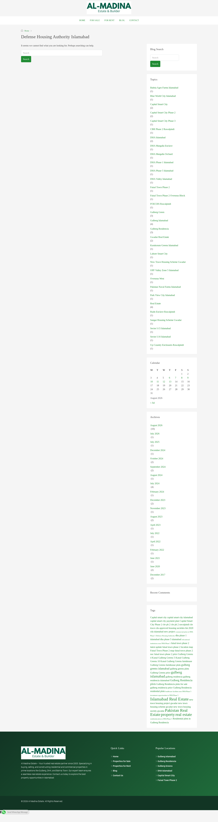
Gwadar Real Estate (159, 237)
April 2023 (155, 525)
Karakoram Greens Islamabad (164, 245)
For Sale (95, 20)
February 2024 (157, 491)
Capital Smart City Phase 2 (162, 112)
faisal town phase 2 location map (177, 647)
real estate (183, 714)
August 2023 (156, 516)
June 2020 (155, 566)
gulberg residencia (174, 676)
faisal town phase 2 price (165, 654)
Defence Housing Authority (165, 636)
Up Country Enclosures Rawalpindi (167, 345)
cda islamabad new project (162, 631)
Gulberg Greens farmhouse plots (165, 665)
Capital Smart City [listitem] (166, 775)
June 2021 (155, 558)
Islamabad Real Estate (169, 699)
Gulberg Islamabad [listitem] (167, 756)
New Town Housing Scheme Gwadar (168, 262)
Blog (122, 20)
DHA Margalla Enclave (161, 146)
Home (82, 20)
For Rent (109, 20)
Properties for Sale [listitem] (122, 761)
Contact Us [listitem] (118, 775)
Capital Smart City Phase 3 (162, 121)
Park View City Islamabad (162, 295)
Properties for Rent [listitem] (122, 766)
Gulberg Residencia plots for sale (171, 684)
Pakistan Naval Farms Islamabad (165, 287)
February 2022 (157, 550)
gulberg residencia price (161, 687)
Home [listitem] (115, 756)
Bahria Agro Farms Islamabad (164, 87)
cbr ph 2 (166, 624)
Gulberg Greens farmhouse (179, 661)
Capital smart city (158, 617)
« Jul (152, 403)
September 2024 (158, 467)
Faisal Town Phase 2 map (162, 650)
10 (151, 381)
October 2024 (156, 458)
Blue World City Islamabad (163, 96)
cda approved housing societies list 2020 (174, 628)
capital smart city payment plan (164, 621)
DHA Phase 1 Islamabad (161, 162)
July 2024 (154, 483)
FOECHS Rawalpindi (160, 204)
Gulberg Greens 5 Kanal (169, 657)
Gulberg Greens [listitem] (165, 766)
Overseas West (157, 278)
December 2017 (157, 574)
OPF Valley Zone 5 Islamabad (164, 270)
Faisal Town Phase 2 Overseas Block (167, 195)
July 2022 (154, 533)
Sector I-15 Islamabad (160, 328)
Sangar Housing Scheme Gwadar (166, 320)
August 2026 (156, 425)
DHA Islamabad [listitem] (165, 771)
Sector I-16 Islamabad (160, 336)
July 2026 (154, 433)
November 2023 (158, 508)
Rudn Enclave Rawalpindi (162, 312)
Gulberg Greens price (160, 672)
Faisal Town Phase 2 (160, 187)
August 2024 (156, 475)
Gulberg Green (157, 212)
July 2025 (154, 442)
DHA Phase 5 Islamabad (161, 170)
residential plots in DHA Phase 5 (161, 719)
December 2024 (157, 450)
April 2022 (155, 541)
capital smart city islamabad (180, 617)
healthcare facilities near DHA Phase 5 (178, 691)
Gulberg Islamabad (159, 220)
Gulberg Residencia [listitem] (167, 761)
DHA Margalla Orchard (161, 154)
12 (164, 381)
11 (158, 381)
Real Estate (155, 303)
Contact (134, 20)
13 (170, 381)
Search (26, 59)
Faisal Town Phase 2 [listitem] (167, 780)
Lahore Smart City (159, 253)
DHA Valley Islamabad (161, 179)
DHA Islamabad (158, 137)
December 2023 (157, 500)
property (168, 714)
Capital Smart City (159, 104)
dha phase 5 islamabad (170, 639)
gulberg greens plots (179, 668)
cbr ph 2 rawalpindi (180, 624)
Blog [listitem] (115, 771)
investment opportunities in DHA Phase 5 (164, 695)
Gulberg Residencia (159, 229)
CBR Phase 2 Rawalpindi (162, 129)
